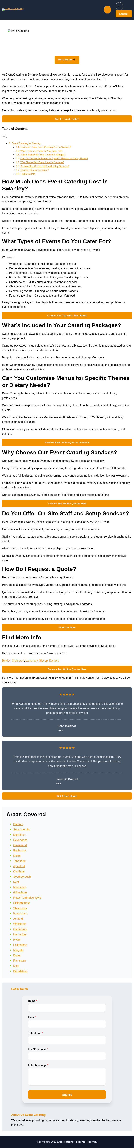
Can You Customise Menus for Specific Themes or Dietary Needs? (54, 158)
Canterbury (20, 929)
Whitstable (19, 923)
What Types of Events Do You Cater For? (41, 151)
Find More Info (27, 174)
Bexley (6, 660)
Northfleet (19, 834)
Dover (17, 955)
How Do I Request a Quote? (34, 170)
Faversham (20, 913)
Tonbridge (19, 860)
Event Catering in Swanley (26, 143)
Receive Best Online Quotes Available (67, 442)
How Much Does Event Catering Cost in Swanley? (45, 147)
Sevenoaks (20, 839)
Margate (18, 950)
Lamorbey (31, 660)
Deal (16, 965)
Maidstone (19, 887)
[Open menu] (107, 10)
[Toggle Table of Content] (4, 137)
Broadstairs (20, 971)
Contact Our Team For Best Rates (67, 315)
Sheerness (20, 908)
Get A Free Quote (67, 796)
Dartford (54, 660)
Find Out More (67, 627)
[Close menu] (119, 6)
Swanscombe (21, 829)
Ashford (18, 918)
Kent (16, 881)
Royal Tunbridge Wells (27, 897)
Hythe (17, 939)
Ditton (17, 855)
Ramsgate (19, 960)
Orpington (18, 660)
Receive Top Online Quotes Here (67, 503)
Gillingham (20, 892)
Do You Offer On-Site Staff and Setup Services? (44, 166)
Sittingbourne (21, 902)
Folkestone (20, 944)
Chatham (19, 871)
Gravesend (20, 845)
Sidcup (43, 660)
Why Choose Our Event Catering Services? (42, 162)
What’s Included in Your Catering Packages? (42, 154)
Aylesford (19, 866)
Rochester (19, 850)
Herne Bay (20, 934)
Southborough (22, 876)
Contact (123, 13)
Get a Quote (65, 59)
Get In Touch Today (67, 119)
